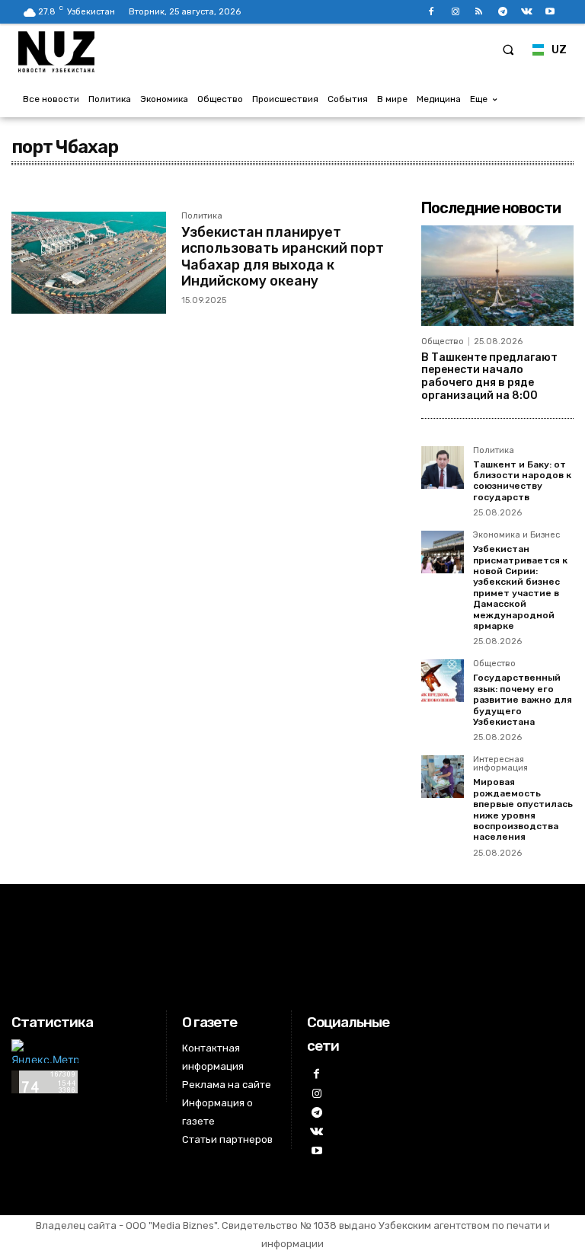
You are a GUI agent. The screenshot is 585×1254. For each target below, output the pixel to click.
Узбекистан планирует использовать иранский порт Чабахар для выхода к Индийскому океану (282, 257)
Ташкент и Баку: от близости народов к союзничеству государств (522, 481)
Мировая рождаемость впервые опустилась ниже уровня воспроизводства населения (523, 809)
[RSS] (479, 12)
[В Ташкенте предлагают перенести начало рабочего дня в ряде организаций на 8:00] (497, 275)
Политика (201, 216)
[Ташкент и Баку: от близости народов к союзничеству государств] (442, 467)
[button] (508, 49)
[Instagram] (455, 12)
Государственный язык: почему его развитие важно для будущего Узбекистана (522, 699)
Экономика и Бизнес (516, 535)
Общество (442, 341)
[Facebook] (431, 12)
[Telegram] (502, 12)
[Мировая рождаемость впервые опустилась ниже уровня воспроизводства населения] (442, 776)
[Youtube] (550, 12)
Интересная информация (500, 764)
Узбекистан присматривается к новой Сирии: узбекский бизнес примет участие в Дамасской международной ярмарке (520, 587)
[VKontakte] (527, 12)
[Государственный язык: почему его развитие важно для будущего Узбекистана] (442, 680)
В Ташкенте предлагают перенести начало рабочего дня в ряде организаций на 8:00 (489, 376)
